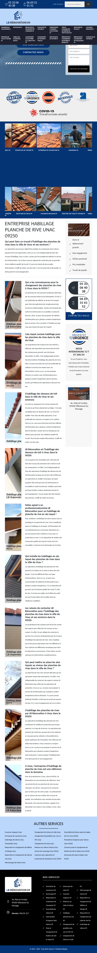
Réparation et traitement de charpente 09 (29, 29)
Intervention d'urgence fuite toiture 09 (54, 30)
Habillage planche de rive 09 (16, 39)
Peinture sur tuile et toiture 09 (6, 39)
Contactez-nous (33, 52)
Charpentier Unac (11, 844)
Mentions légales (61, 949)
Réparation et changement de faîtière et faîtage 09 (66, 39)
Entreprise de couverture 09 (6, 28)
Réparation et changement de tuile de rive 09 (78, 39)
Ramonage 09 (17, 27)
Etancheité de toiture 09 (42, 28)
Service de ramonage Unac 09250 (46, 851)
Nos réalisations (33, 45)
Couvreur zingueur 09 (90, 28)
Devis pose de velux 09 (78, 28)
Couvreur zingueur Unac (13, 832)
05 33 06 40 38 (13, 4)
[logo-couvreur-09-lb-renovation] (18, 17)
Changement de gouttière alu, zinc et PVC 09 (30, 39)
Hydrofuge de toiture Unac (14, 840)
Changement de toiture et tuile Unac (48, 832)
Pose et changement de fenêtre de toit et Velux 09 (67, 30)
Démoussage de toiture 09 (54, 38)
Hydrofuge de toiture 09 (90, 38)
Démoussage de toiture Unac (15, 863)
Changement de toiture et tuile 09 (42, 39)
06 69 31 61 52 (32, 4)
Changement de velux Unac (44, 844)
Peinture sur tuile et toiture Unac (46, 847)
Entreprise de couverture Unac (16, 836)
